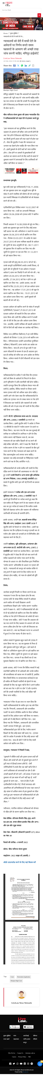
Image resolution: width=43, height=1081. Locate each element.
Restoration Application (23, 977)
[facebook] (14, 66)
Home (5, 33)
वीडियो (35, 1039)
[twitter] (18, 66)
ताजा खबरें (6, 1039)
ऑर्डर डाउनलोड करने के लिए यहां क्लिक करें (19, 862)
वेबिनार (35, 1036)
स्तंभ (14, 1036)
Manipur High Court (16, 981)
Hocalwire (25, 1072)
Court (12, 977)
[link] (30, 66)
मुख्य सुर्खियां (13, 33)
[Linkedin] (26, 66)
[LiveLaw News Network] (21, 994)
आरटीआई (26, 1036)
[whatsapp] (22, 66)
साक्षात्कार (16, 1039)
